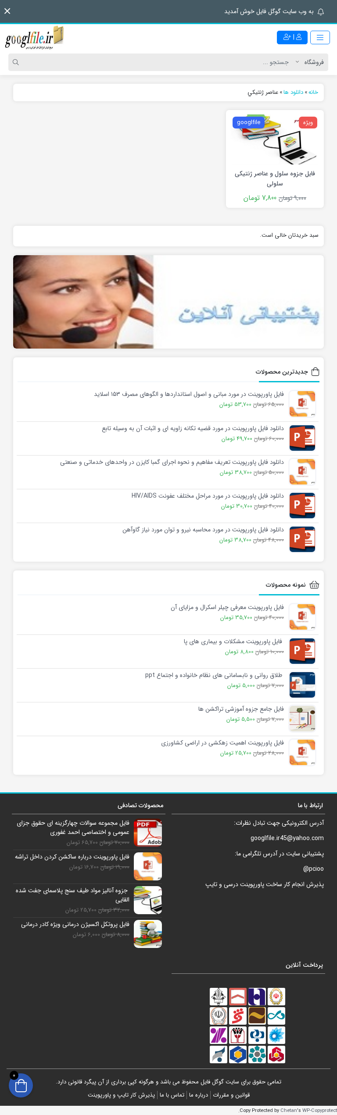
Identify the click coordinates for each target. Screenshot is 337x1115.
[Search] (17, 62)
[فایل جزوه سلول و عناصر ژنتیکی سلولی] (274, 139)
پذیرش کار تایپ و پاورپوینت (121, 1095)
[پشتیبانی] (168, 302)
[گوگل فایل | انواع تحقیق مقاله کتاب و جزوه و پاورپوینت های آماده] (35, 37)
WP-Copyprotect (319, 1111)
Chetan (288, 1111)
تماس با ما (172, 1095)
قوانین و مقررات (231, 1095)
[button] (7, 11)
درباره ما (198, 1095)
